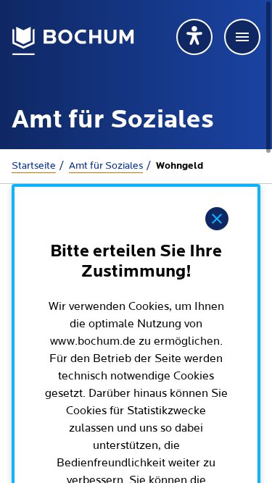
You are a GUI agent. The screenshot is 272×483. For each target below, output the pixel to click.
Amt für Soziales (106, 165)
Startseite (34, 165)
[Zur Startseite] (73, 41)
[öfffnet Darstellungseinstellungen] (194, 37)
